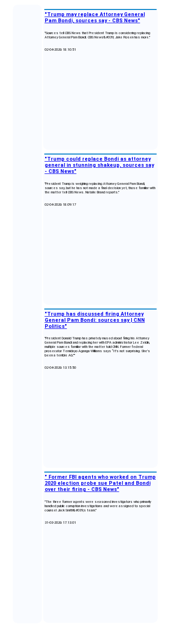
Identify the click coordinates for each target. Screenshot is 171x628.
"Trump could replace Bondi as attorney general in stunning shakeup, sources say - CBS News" (99, 165)
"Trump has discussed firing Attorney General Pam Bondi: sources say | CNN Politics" (95, 320)
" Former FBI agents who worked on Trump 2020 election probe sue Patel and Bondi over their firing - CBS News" (100, 483)
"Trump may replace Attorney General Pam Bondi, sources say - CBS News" (95, 17)
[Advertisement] (100, 101)
